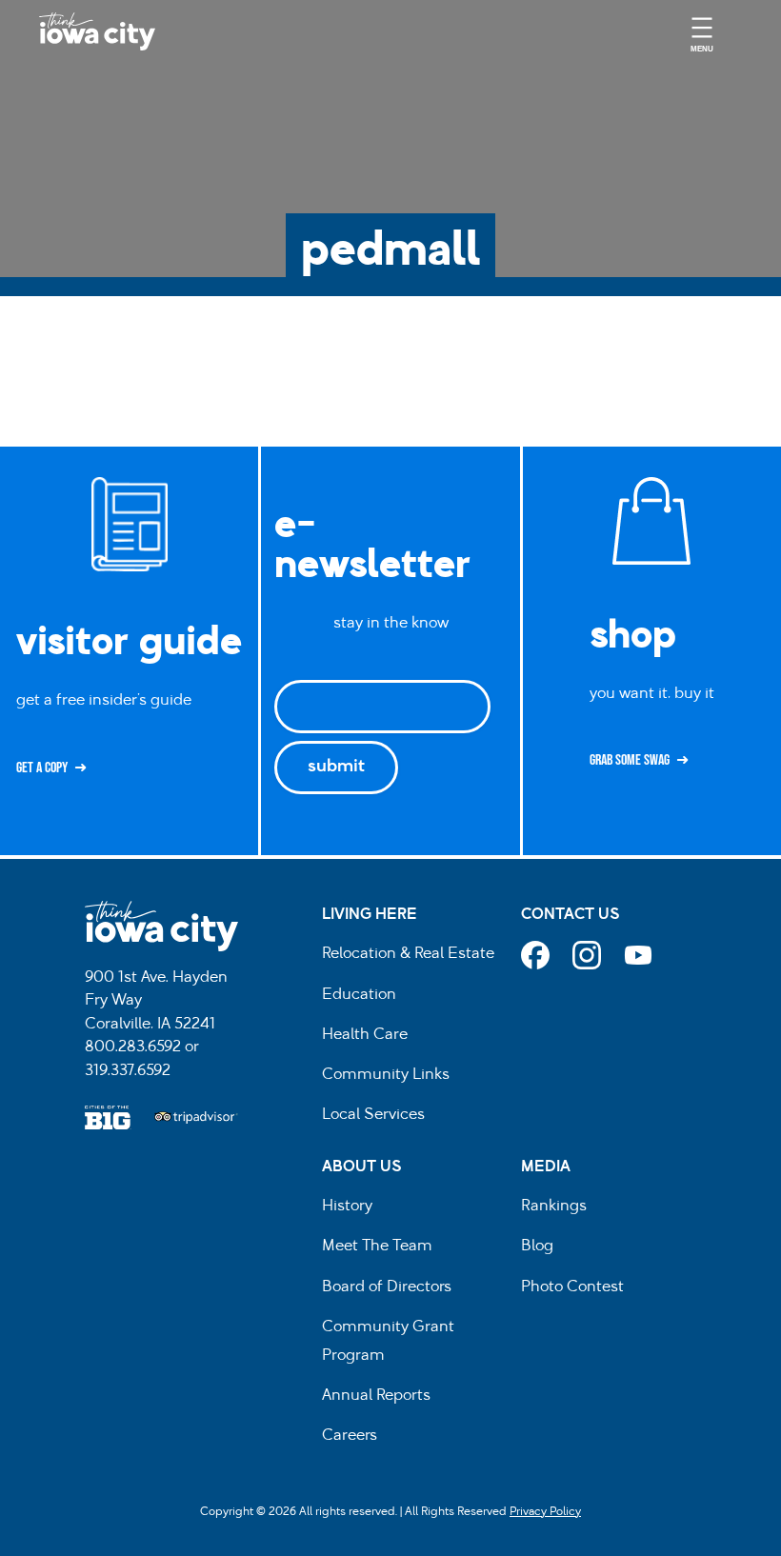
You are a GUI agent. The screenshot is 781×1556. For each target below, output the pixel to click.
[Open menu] (702, 31)
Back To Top (756, 576)
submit (336, 767)
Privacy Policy (545, 1512)
